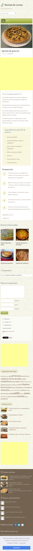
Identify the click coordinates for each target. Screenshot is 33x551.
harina (20, 385)
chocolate (15, 382)
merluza (11, 390)
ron (2, 396)
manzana (5, 390)
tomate (20, 396)
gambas (9, 385)
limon (22, 387)
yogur (26, 396)
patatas (28, 390)
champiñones (6, 381)
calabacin (4, 379)
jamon (9, 387)
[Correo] (22, 525)
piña (12, 393)
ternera (14, 396)
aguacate (6, 376)
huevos (4, 387)
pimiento (3, 393)
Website (17, 308)
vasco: (7, 512)
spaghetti (9, 396)
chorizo (22, 381)
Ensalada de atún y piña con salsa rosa (19, 434)
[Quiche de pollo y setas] (7, 234)
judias (13, 387)
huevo (26, 384)
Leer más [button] (22, 543)
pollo (17, 393)
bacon (28, 376)
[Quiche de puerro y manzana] (22, 234)
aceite (2, 376)
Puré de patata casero (15, 421)
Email (16, 304)
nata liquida (16, 390)
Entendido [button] (16, 547)
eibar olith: (8, 502)
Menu (7, 21)
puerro (11, 214)
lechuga (18, 387)
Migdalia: (7, 517)
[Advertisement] (16, 73)
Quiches (10, 53)
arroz (14, 375)
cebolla (23, 379)
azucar (24, 376)
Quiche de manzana (7, 263)
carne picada (15, 378)
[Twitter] (19, 525)
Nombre (17, 300)
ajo (10, 376)
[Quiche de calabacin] (22, 255)
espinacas (4, 385)
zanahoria (4, 399)
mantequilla (28, 387)
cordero (26, 381)
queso (27, 393)
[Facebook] (15, 525)
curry (30, 381)
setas (4, 396)
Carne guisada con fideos (16, 415)
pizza (8, 393)
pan (20, 390)
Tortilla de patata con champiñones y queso (20, 476)
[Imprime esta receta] (3, 331)
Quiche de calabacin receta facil (13, 275)
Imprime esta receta (9, 331)
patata (23, 390)
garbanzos (15, 385)
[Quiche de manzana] (7, 255)
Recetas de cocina (14, 5)
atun (19, 376)
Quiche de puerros (10, 51)
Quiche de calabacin (22, 263)
